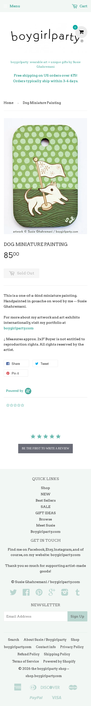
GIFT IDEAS (45, 513)
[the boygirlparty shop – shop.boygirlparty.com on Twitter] (13, 594)
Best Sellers (46, 500)
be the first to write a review (45, 448)
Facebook (36, 549)
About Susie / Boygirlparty (45, 639)
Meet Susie (45, 525)
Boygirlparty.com (45, 531)
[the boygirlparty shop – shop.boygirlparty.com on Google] (52, 594)
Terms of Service (25, 661)
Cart (83, 6)
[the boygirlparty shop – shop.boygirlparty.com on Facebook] (26, 594)
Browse (45, 519)
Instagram (63, 549)
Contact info (46, 647)
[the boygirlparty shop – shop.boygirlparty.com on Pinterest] (39, 594)
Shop (45, 488)
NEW (45, 494)
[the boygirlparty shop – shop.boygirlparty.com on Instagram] (64, 594)
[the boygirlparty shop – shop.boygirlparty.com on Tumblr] (77, 594)
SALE (45, 507)
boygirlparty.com (18, 328)
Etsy (49, 549)
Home (8, 103)
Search (13, 639)
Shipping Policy (57, 654)
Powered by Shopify (59, 661)
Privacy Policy (72, 647)
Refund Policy (28, 654)
